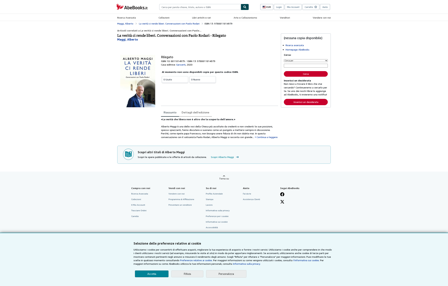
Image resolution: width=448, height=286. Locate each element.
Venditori (285, 17)
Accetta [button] (151, 273)
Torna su (224, 178)
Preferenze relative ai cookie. (196, 260)
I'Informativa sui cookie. (306, 260)
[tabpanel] (219, 128)
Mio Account (293, 7)
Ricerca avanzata (295, 45)
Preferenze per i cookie (217, 216)
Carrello (135, 216)
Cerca (306, 74)
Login (279, 7)
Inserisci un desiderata (305, 101)
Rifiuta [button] (187, 273)
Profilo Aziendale (214, 193)
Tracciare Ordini (138, 210)
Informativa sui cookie (217, 221)
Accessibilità (212, 227)
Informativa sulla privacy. (246, 263)
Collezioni (164, 17)
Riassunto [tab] (170, 112)
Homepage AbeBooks (297, 49)
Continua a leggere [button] (267, 137)
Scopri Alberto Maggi (222, 156)
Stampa (209, 199)
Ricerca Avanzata (126, 17)
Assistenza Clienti (251, 199)
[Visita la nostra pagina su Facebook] (282, 194)
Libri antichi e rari (201, 17)
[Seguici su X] (282, 202)
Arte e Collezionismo (245, 17)
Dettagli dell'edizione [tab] (195, 112)
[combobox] (200, 7)
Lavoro (209, 205)
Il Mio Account (138, 205)
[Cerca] (245, 7)
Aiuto (325, 7)
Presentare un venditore (180, 205)
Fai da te (247, 193)
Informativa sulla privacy (218, 210)
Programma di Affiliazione (181, 199)
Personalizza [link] (226, 273)
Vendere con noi (322, 17)
